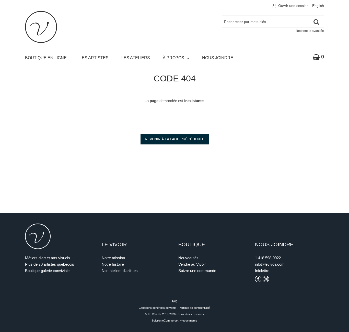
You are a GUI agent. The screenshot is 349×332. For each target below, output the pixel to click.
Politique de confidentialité (194, 307)
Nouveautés (188, 258)
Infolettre (262, 270)
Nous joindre (217, 58)
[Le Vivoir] (41, 27)
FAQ (174, 301)
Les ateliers (135, 58)
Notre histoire (113, 264)
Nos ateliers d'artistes (120, 270)
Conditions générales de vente (157, 307)
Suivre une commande (197, 270)
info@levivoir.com (270, 264)
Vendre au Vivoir (192, 264)
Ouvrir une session (293, 6)
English (318, 6)
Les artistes (94, 58)
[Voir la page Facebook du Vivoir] (258, 279)
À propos (173, 58)
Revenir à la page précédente (174, 139)
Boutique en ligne (46, 58)
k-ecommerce (188, 320)
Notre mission (113, 258)
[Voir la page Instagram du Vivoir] (266, 279)
